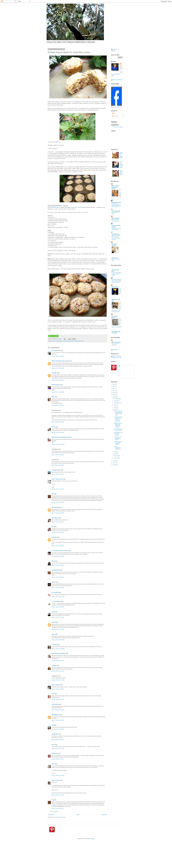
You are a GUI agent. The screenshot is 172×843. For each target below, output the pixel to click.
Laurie (53, 622)
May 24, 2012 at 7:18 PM (58, 775)
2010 (114, 462)
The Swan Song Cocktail (120, 291)
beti (53, 725)
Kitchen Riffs (55, 592)
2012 (114, 397)
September (117, 403)
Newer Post (51, 814)
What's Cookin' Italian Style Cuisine (115, 187)
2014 (114, 392)
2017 (114, 386)
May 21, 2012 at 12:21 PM (58, 596)
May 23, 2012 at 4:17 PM (58, 720)
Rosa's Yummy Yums (57, 479)
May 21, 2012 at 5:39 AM (58, 577)
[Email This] (68, 339)
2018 (114, 384)
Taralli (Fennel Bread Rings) (121, 156)
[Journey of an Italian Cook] (116, 105)
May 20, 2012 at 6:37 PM (58, 513)
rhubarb (53, 341)
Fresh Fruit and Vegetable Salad (117, 438)
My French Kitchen (116, 279)
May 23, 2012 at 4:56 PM (58, 729)
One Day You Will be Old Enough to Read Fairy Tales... (118, 413)
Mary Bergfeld (55, 507)
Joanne (53, 582)
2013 (114, 394)
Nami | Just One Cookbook (58, 653)
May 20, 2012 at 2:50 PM (58, 465)
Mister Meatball (115, 218)
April (115, 451)
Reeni (53, 561)
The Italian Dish (115, 234)
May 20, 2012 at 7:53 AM (58, 422)
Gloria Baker (55, 517)
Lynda (53, 634)
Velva (53, 763)
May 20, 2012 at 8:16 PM (58, 565)
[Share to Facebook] (73, 339)
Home (77, 814)
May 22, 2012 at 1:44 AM (58, 660)
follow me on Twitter (118, 127)
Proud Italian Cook (116, 202)
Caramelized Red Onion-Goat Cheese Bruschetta (118, 419)
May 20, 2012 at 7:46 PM (58, 546)
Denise (53, 426)
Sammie (54, 459)
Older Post (104, 814)
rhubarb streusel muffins (68, 341)
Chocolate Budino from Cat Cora (118, 429)
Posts (114, 113)
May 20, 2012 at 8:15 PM (58, 556)
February (116, 455)
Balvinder (54, 537)
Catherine (54, 644)
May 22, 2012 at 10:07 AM (58, 680)
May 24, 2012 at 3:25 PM (58, 748)
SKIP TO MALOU (56, 385)
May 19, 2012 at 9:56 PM (58, 392)
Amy (53, 693)
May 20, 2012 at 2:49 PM (58, 454)
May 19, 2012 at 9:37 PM (58, 380)
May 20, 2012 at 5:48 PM (58, 502)
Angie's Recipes (56, 685)
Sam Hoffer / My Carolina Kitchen (60, 437)
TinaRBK (54, 665)
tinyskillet (54, 373)
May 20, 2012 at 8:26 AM (58, 432)
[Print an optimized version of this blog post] (53, 336)
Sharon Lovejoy (56, 780)
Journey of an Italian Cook (116, 86)
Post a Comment (54, 811)
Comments (116, 116)
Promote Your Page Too (116, 106)
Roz (53, 494)
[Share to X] (72, 339)
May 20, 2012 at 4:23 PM (58, 489)
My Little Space (55, 570)
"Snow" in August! (115, 343)
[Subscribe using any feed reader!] (117, 79)
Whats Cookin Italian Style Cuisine (60, 361)
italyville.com (115, 258)
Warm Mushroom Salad (121, 172)
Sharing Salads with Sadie (121, 164)
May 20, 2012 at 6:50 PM (58, 532)
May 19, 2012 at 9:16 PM (58, 356)
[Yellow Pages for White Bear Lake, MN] (117, 357)
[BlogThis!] (70, 339)
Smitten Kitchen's (55, 207)
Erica (53, 744)
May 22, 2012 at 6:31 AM (58, 671)
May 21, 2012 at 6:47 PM (58, 629)
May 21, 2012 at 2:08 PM (58, 607)
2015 (114, 390)
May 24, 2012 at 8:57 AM (58, 739)
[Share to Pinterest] (75, 339)
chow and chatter (56, 470)
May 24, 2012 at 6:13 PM (58, 759)
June (115, 407)
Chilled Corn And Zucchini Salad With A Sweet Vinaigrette (116, 205)
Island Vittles (55, 734)
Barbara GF (55, 753)
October (116, 401)
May (115, 409)
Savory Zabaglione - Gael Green (117, 448)
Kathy (53, 611)
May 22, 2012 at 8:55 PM (58, 699)
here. (76, 207)
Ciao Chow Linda (56, 350)
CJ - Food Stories (56, 601)
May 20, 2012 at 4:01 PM (58, 474)
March (115, 453)
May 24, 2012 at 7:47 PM (58, 795)
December (116, 398)
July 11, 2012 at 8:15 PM (58, 808)
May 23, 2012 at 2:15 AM (58, 709)
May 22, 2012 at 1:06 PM (58, 689)
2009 (114, 464)
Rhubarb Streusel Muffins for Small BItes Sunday (118, 425)
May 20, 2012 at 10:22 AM (58, 444)
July (115, 405)
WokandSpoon (55, 714)
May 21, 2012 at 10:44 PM (58, 639)
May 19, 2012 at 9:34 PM (58, 368)
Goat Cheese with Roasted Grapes (118, 434)
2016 (114, 388)
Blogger (92, 838)
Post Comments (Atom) (59, 817)
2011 (114, 460)
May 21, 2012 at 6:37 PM (58, 617)
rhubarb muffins (59, 341)
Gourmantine (55, 704)
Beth (53, 396)
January (116, 458)
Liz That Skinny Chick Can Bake (60, 550)
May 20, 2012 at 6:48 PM (58, 522)
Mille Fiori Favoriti (116, 342)
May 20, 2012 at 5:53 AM (58, 405)
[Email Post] (64, 338)
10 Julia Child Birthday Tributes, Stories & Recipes (116, 274)
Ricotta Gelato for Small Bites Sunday (118, 443)
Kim (53, 526)
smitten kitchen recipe (79, 341)
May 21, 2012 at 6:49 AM (58, 587)
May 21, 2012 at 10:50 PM (58, 648)
